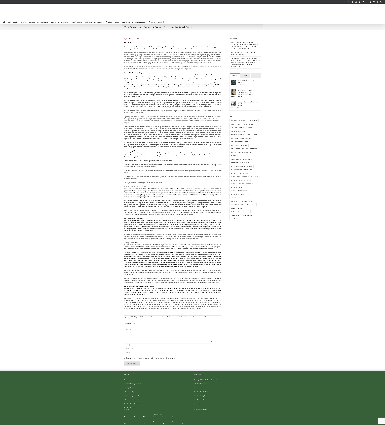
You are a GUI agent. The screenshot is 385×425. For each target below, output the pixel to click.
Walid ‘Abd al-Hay (246, 215)
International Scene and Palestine (241, 135)
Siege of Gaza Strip (236, 208)
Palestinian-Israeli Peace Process (241, 180)
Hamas (250, 128)
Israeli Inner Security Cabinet (239, 142)
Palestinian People (236, 187)
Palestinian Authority (165, 317)
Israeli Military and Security (239, 145)
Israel (255, 135)
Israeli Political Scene (237, 149)
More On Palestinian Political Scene (241, 166)
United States (235, 215)
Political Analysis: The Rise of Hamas (247, 82)
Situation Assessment (200, 384)
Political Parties (235, 198)
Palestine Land (235, 177)
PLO (248, 194)
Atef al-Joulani (253, 121)
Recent (245, 76)
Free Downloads (248, 124)
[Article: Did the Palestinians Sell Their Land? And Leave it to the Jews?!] (233, 102)
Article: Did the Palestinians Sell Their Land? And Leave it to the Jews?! (248, 104)
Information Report (130, 392)
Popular (234, 76)
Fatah (238, 124)
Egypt (232, 124)
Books (126, 380)
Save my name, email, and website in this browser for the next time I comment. (151, 358)
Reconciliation (251, 205)
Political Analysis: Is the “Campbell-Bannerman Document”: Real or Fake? (246, 92)
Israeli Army (234, 138)
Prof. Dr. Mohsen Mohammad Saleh (194, 317)
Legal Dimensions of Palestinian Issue (242, 159)
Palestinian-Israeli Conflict (250, 177)
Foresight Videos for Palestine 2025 (205, 380)
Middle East (234, 163)
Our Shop (197, 404)
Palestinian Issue (251, 184)
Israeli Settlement (251, 149)
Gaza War (242, 128)
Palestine (233, 173)
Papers (196, 388)
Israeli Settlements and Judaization (241, 152)
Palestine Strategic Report (132, 384)
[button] (161, 22)
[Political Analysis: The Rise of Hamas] (233, 81)
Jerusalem (234, 156)
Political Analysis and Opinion (147, 317)
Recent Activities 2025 (237, 205)
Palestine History (244, 173)
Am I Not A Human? (130, 408)
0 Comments (207, 317)
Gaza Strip (234, 128)
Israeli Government (246, 138)
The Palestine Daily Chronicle (203, 392)
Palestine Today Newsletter (202, 396)
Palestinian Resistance (237, 194)
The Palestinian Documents (133, 404)
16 (182, 423)
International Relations (238, 131)
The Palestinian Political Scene (240, 212)
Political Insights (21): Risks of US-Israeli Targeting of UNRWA (243, 53)
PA (251, 170)
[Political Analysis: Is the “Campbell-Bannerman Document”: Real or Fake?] (233, 90)
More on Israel (244, 163)
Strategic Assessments (131, 388)
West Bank (234, 219)
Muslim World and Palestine (239, 170)
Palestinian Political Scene (177, 317)
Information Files (129, 400)
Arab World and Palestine (238, 121)
